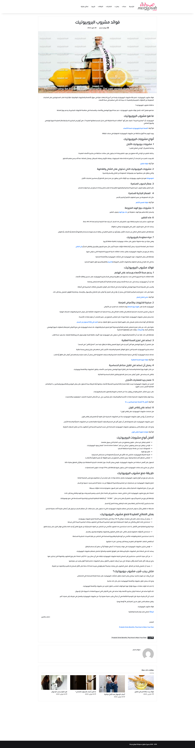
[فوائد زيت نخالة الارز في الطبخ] (141, 682)
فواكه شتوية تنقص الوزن (140, 432)
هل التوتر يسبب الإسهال (59, 691)
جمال (117, 6)
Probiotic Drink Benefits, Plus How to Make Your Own (129, 638)
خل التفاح (79, 246)
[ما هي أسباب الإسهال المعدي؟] (83, 682)
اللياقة (101, 6)
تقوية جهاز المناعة (133, 306)
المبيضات (140, 330)
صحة (124, 6)
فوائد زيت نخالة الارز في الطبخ (144, 691)
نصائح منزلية (84, 6)
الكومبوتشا (150, 178)
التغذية (109, 6)
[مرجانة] (147, 6)
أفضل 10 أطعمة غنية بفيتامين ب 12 (136, 402)
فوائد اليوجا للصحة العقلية (139, 360)
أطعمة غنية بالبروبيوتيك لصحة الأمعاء (135, 128)
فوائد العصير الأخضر (142, 202)
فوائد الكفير (144, 163)
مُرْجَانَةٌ (152, 612)
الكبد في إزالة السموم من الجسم (87, 322)
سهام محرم (103, 28)
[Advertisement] (97, 720)
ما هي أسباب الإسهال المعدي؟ (85, 691)
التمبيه (110, 262)
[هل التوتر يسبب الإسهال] (54, 682)
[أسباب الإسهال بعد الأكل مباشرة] (112, 683)
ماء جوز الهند (123, 212)
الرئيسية (131, 6)
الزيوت (93, 6)
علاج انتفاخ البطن (142, 297)
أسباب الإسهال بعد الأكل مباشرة (114, 694)
